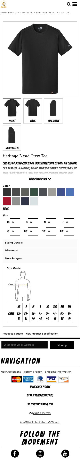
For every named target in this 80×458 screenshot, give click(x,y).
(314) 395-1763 (42, 413)
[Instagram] (40, 454)
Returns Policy (33, 371)
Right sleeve (12, 148)
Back (32, 120)
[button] (69, 4)
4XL (62, 231)
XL (8, 231)
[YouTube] (65, 454)
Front (12, 120)
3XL (44, 231)
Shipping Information (58, 371)
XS (8, 222)
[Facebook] (15, 454)
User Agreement (11, 371)
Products (26, 12)
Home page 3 (9, 12)
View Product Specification (41, 333)
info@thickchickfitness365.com (39, 422)
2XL (25, 231)
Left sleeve (53, 120)
